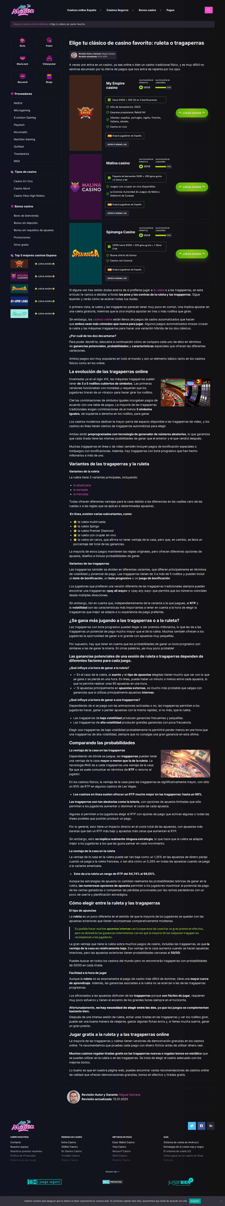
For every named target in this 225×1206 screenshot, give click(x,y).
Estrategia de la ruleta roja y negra (183, 1146)
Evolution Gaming (25, 117)
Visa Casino (119, 1146)
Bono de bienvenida (26, 215)
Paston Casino (69, 1160)
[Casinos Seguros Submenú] (132, 10)
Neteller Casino (121, 1160)
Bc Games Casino (71, 1151)
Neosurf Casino (121, 1151)
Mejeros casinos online (25, 24)
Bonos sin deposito (26, 223)
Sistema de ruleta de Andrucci (181, 1142)
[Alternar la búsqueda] (209, 10)
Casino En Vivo (23, 181)
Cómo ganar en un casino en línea (183, 1155)
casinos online (102, 319)
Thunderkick (21, 153)
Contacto (15, 1142)
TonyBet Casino (70, 1155)
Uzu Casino (68, 1169)
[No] (221, 1201)
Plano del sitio (18, 1164)
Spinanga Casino (120, 232)
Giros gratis (21, 244)
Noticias (44, 24)
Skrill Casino (119, 1155)
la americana (82, 485)
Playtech (19, 124)
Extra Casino (68, 1142)
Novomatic (21, 132)
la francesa (80, 494)
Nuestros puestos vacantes (26, 1151)
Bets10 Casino (69, 1164)
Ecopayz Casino (121, 1169)
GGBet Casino (69, 1146)
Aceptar (195, 1201)
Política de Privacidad (22, 1155)
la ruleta (158, 290)
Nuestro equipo (19, 1146)
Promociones (22, 237)
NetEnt (18, 103)
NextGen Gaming (24, 139)
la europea (80, 489)
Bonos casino (147, 10)
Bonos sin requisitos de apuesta (34, 230)
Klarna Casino (120, 1164)
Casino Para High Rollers (29, 195)
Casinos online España (81, 10)
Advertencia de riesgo (23, 1160)
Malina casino (118, 163)
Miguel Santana (129, 1094)
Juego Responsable (21, 1169)
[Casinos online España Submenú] (100, 10)
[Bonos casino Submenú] (160, 10)
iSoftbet (19, 146)
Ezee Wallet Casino (123, 1142)
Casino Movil (22, 188)
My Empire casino (115, 85)
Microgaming (22, 110)
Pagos (170, 10)
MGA (17, 161)
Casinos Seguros (117, 10)
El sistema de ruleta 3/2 (177, 1151)
